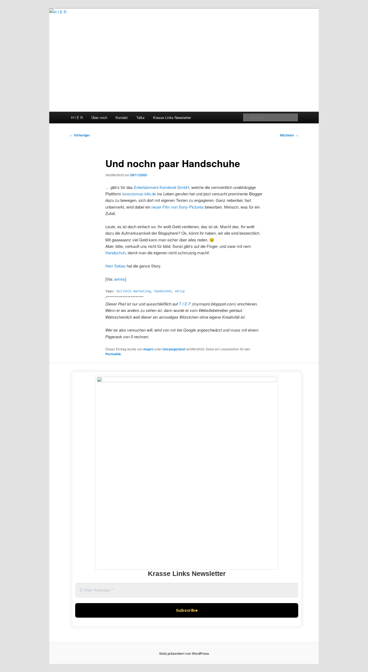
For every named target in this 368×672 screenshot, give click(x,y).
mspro (148, 349)
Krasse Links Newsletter (172, 117)
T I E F (185, 304)
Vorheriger (80, 135)
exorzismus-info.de (139, 193)
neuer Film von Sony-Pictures (177, 207)
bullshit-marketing (134, 291)
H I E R (77, 117)
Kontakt (122, 117)
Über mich (99, 117)
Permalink (113, 353)
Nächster (289, 135)
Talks (140, 117)
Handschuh (115, 252)
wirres (119, 279)
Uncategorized (173, 349)
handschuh (162, 291)
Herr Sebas (115, 266)
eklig (180, 291)
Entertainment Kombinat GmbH (161, 187)
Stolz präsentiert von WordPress (184, 653)
